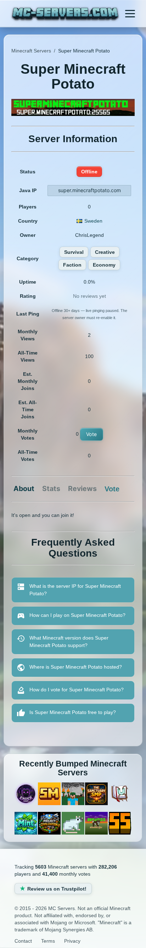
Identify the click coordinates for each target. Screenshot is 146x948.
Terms (48, 941)
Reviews (82, 488)
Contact (23, 941)
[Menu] (130, 13)
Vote (91, 434)
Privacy (72, 941)
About (23, 488)
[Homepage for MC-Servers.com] (65, 14)
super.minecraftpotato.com (89, 190)
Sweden (93, 221)
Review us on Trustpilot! (56, 889)
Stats (51, 488)
